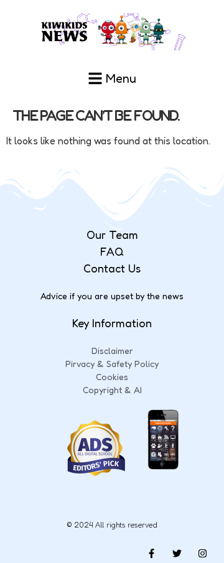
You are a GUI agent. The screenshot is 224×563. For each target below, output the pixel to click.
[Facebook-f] (151, 553)
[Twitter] (176, 553)
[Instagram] (202, 553)
